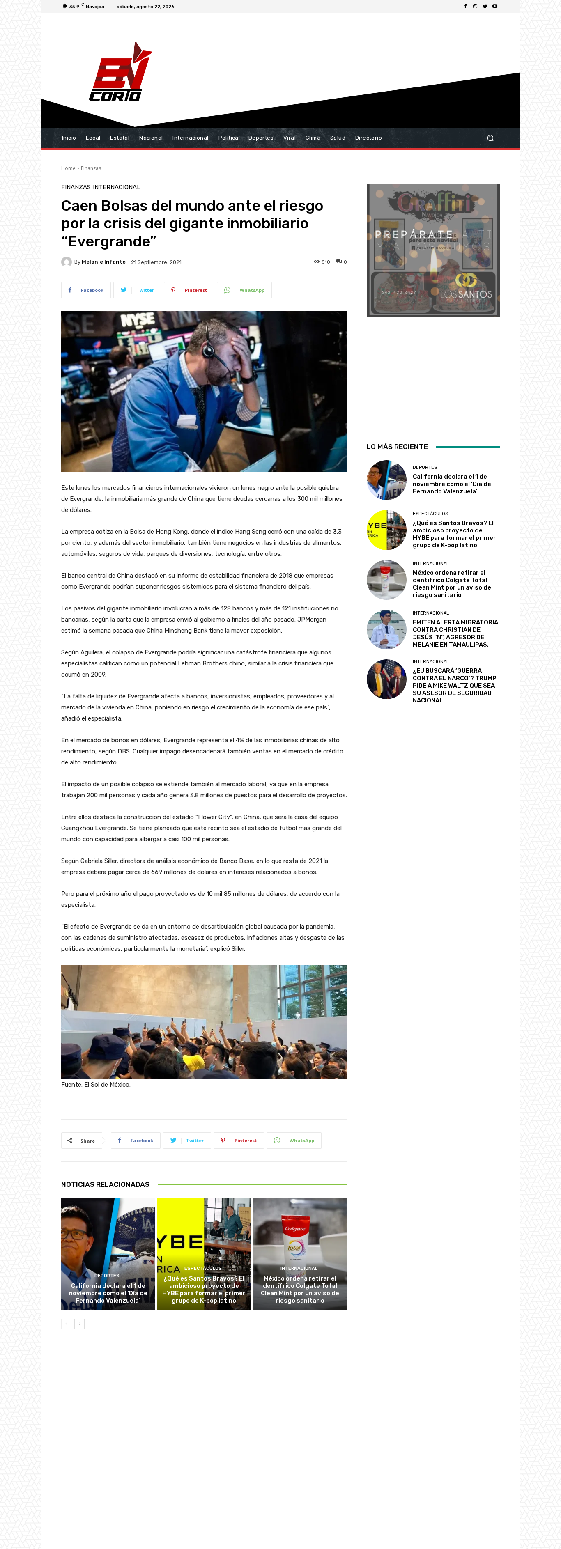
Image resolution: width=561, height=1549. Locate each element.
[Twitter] (485, 6)
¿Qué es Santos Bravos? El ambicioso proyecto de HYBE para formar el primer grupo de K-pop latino (204, 1289)
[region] (433, 302)
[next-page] (79, 1324)
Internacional (116, 187)
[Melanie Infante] (67, 262)
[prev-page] (66, 1324)
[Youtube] (495, 6)
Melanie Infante (104, 261)
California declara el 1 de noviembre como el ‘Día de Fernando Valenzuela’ (108, 1293)
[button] (490, 138)
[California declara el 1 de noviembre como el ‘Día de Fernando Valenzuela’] (108, 1254)
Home (68, 168)
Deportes (107, 1276)
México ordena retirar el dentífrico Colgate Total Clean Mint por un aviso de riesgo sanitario (300, 1289)
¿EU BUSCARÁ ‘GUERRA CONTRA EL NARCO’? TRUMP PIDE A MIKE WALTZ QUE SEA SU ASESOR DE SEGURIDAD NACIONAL (455, 685)
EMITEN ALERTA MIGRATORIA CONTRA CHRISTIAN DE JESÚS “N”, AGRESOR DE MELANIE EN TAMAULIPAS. (455, 633)
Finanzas (91, 168)
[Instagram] (475, 6)
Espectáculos (203, 1268)
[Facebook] (465, 6)
